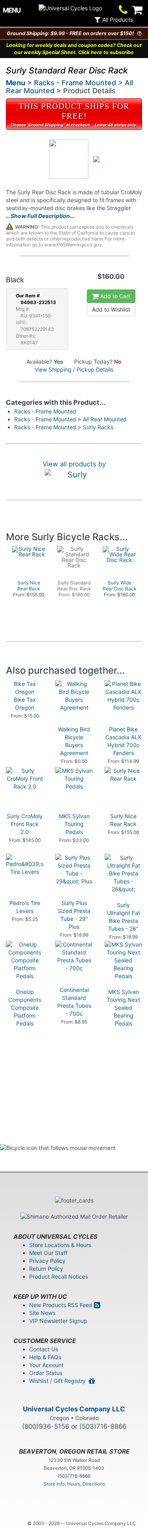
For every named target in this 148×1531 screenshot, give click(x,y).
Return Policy (46, 1268)
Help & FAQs (45, 1357)
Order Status (45, 1372)
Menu (15, 83)
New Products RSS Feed (61, 1305)
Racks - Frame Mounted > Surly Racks (63, 427)
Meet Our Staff (48, 1252)
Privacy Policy (47, 1260)
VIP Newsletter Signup (58, 1320)
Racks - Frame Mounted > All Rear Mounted (70, 419)
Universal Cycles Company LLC (74, 1409)
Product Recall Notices (58, 1276)
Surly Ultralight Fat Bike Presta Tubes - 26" (123, 917)
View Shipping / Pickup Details (74, 369)
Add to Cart (114, 296)
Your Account (46, 1365)
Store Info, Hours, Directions (74, 1484)
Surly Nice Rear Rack (123, 820)
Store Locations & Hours (60, 1245)
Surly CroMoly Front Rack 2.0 (25, 824)
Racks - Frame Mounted (75, 83)
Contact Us (43, 1349)
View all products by (74, 464)
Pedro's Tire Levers (24, 907)
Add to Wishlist (111, 309)
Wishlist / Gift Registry (59, 1380)
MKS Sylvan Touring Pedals (74, 824)
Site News (42, 1312)
